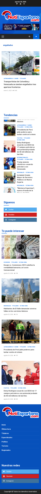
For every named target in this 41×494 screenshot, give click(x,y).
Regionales (20, 172)
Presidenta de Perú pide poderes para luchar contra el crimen (9, 130)
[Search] (29, 36)
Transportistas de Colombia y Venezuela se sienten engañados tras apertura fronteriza (20, 63)
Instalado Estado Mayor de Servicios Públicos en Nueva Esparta (9, 177)
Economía (7, 262)
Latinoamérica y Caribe (11, 78)
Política (20, 138)
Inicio (4, 425)
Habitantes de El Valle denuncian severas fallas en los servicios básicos (20, 290)
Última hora (28, 127)
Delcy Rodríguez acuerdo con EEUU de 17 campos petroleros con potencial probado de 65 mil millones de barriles (9, 146)
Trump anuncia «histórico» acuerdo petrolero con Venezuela (9, 164)
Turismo (5, 446)
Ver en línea (36, 36)
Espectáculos (7, 437)
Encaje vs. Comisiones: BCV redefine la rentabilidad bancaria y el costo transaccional (20, 247)
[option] (20, 130)
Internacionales (22, 157)
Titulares (23, 78)
